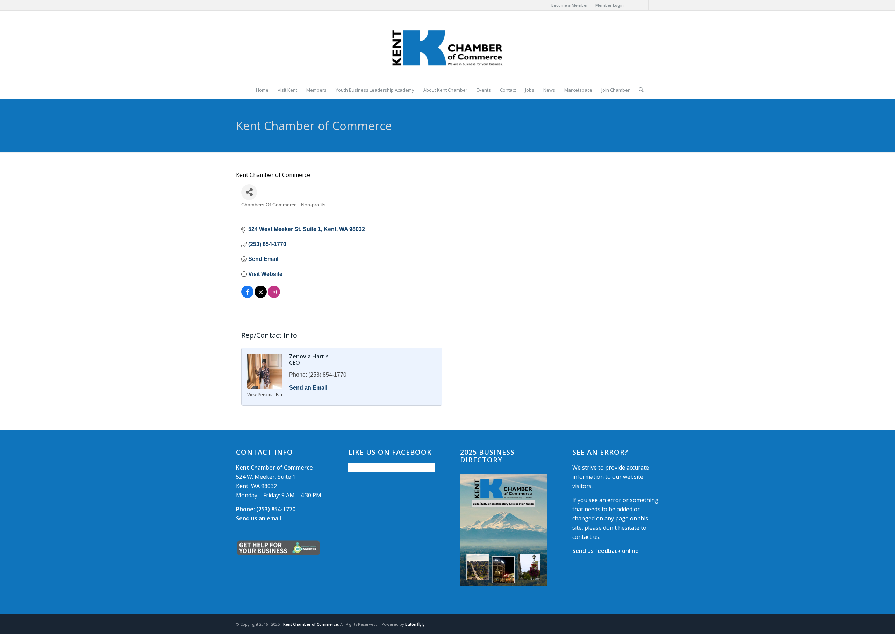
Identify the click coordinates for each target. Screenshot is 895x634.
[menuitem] (570, 5)
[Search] (638, 90)
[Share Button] (249, 192)
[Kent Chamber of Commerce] (447, 46)
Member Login (609, 5)
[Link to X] (643, 5)
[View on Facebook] (247, 296)
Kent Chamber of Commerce (310, 624)
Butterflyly (415, 624)
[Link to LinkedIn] (654, 5)
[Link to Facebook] (633, 5)
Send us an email (258, 518)
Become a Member (569, 5)
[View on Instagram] (274, 296)
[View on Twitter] (261, 296)
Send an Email (308, 388)
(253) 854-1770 (265, 509)
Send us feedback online (605, 551)
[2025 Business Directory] (503, 530)
